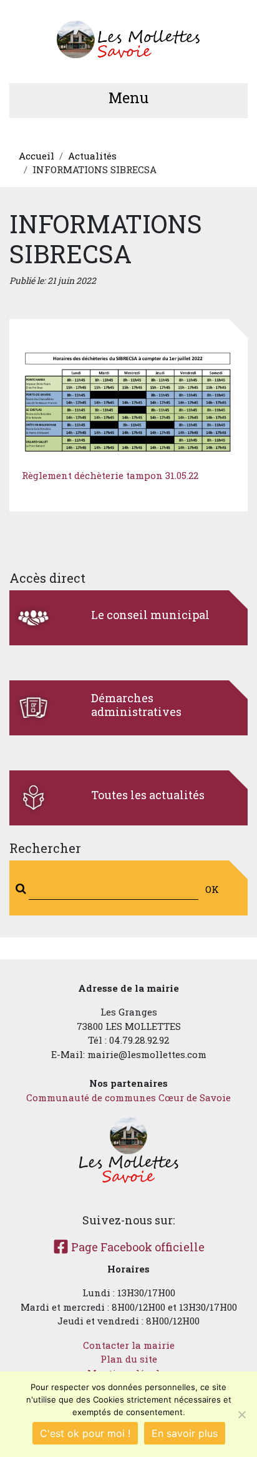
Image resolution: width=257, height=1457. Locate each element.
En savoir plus (185, 1433)
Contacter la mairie (129, 1345)
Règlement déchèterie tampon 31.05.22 (110, 475)
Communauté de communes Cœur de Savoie (128, 1097)
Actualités (92, 155)
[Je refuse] (241, 1414)
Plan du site (128, 1359)
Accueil (36, 155)
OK (212, 889)
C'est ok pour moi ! (85, 1433)
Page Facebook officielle (137, 1246)
